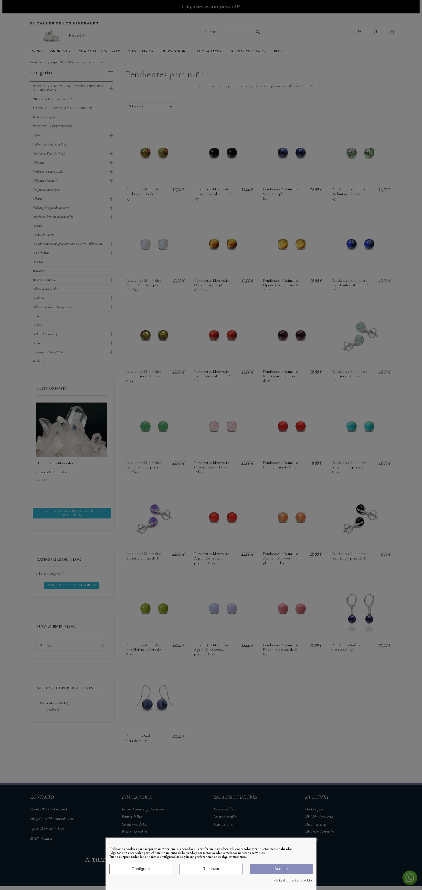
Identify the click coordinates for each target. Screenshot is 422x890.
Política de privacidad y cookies (293, 880)
